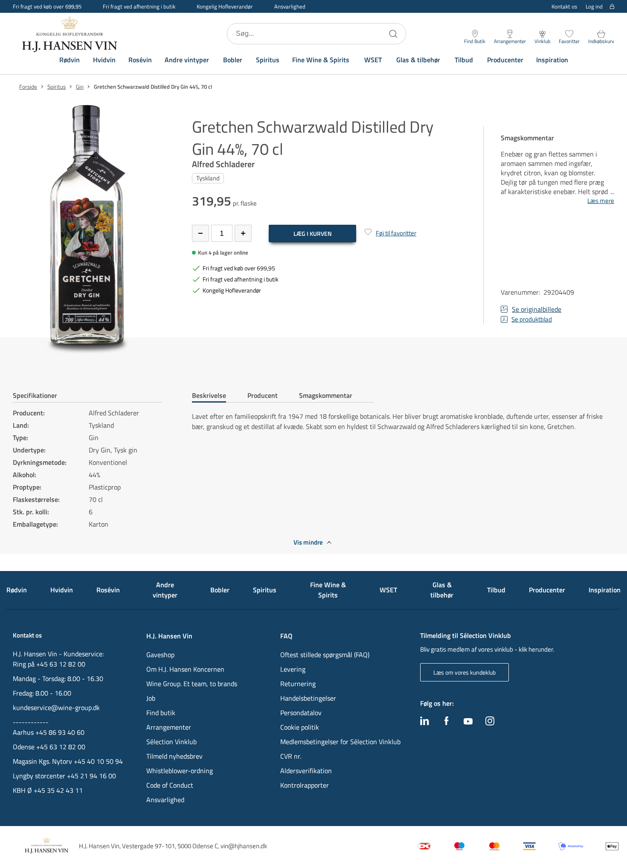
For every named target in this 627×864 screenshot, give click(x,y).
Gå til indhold (24, 9)
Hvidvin (104, 60)
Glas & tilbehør (418, 60)
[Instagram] (489, 723)
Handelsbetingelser (308, 698)
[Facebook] (446, 723)
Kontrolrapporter (304, 785)
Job (150, 698)
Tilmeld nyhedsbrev (174, 756)
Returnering (298, 683)
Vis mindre (308, 542)
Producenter (505, 60)
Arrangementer (168, 727)
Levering (292, 669)
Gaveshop (160, 654)
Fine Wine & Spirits (320, 60)
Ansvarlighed (289, 6)
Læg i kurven (312, 233)
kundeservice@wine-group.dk (56, 707)
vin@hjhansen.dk (244, 846)
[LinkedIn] (424, 723)
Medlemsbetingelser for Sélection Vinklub (340, 741)
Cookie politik (300, 727)
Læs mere (600, 201)
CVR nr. (290, 756)
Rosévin (140, 60)
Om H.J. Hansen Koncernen (185, 669)
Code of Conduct (169, 785)
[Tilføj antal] (243, 233)
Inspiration (552, 60)
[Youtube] (468, 722)
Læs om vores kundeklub (464, 672)
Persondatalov (301, 712)
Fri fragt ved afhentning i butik (139, 6)
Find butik (160, 712)
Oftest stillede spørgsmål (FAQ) (324, 654)
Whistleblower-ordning (179, 770)
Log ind (594, 6)
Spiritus (267, 60)
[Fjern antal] (200, 233)
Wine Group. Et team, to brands (191, 683)
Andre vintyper (187, 60)
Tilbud (464, 60)
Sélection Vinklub (171, 741)
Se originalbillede (536, 309)
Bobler (232, 60)
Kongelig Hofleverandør (225, 6)
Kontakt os (564, 6)
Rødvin (69, 60)
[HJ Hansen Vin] (70, 33)
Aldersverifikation (306, 770)
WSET (373, 60)
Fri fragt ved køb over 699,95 (47, 6)
